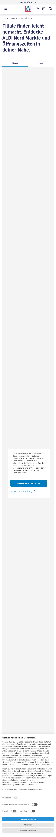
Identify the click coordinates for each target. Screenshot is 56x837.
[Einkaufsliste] (44, 8)
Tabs (40, 63)
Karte (15, 63)
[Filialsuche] (37, 8)
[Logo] (28, 9)
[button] (5, 9)
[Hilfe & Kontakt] (50, 8)
